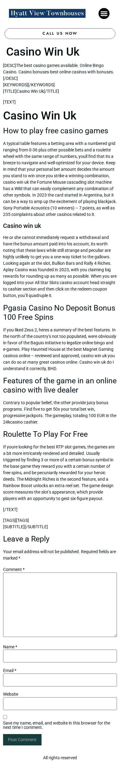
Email (9, 670)
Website (10, 694)
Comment (14, 569)
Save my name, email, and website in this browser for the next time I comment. (56, 725)
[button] (104, 13)
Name (10, 647)
